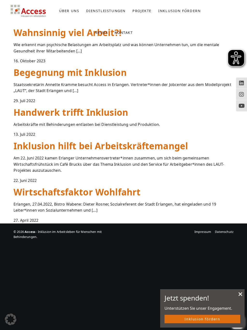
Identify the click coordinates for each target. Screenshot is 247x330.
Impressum (202, 232)
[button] (10, 319)
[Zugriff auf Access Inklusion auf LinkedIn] (241, 83)
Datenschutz (224, 232)
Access (28, 11)
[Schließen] (240, 295)
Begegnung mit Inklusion (70, 72)
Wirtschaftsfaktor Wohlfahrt (77, 192)
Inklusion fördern (202, 319)
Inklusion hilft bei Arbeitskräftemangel (101, 146)
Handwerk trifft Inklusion (71, 112)
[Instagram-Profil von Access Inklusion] (241, 94)
